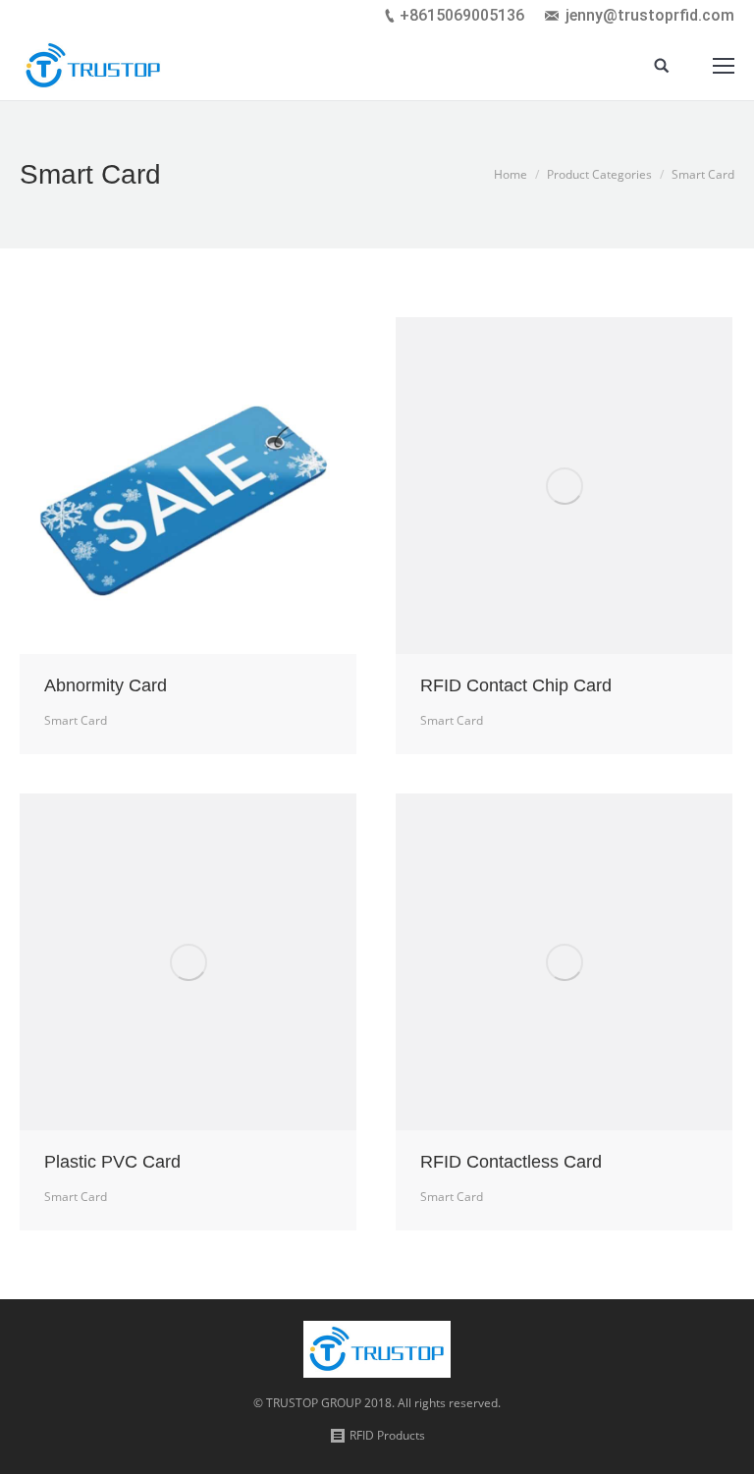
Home (510, 174)
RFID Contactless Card (511, 1162)
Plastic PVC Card (112, 1162)
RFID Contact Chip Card (516, 685)
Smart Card (75, 720)
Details (188, 486)
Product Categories (599, 174)
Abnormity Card (105, 685)
